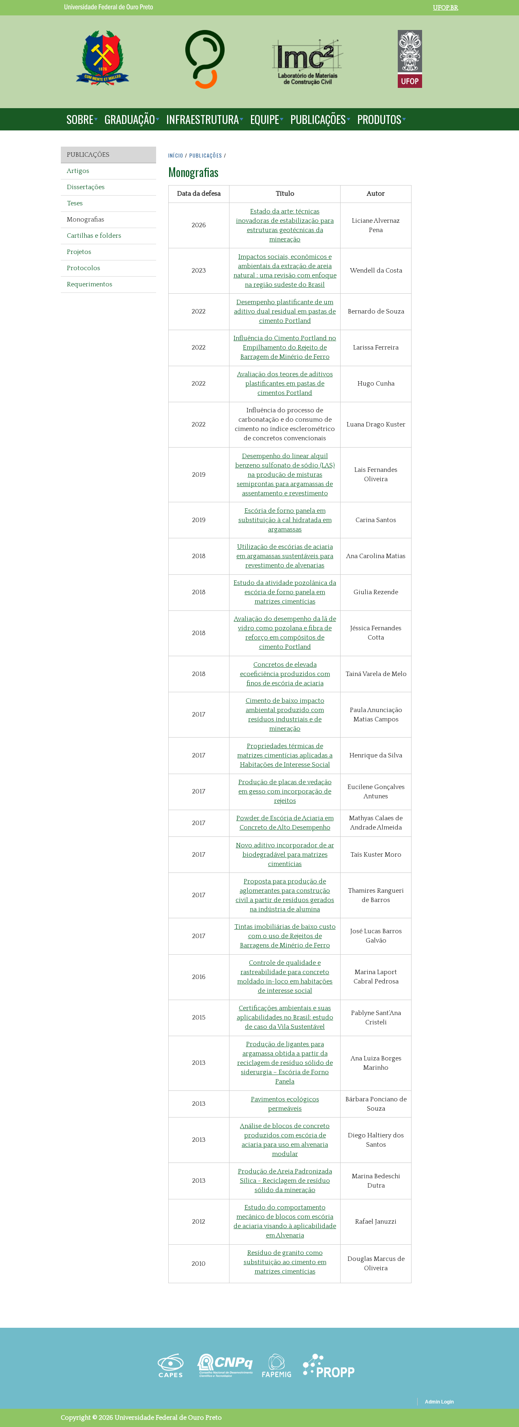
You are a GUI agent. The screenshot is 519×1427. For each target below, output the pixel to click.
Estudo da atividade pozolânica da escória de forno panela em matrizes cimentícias (285, 592)
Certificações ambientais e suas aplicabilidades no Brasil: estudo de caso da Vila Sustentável (285, 1017)
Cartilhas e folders (94, 235)
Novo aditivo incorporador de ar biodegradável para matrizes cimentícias (285, 855)
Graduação (130, 119)
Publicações (318, 119)
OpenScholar (397, 1403)
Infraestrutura (202, 119)
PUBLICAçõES (205, 155)
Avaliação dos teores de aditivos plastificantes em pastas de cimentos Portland (285, 384)
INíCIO (175, 155)
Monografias (85, 219)
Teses (75, 203)
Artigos (78, 171)
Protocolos (83, 268)
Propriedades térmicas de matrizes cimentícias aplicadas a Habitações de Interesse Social (284, 755)
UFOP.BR (445, 7)
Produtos (379, 119)
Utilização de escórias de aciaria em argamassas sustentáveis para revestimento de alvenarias (284, 556)
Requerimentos (89, 284)
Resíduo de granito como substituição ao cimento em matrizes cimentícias (285, 1262)
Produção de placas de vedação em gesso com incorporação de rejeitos (285, 791)
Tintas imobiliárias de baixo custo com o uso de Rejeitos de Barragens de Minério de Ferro (285, 936)
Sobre (79, 119)
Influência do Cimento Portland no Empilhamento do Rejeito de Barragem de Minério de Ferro (285, 347)
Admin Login (439, 1402)
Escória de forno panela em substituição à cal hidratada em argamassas (285, 520)
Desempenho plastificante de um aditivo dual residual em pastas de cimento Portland (285, 311)
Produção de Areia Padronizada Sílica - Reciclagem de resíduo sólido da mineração (285, 1181)
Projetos (79, 252)
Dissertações (86, 187)
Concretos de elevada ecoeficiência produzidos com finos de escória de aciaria (285, 674)
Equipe (264, 119)
